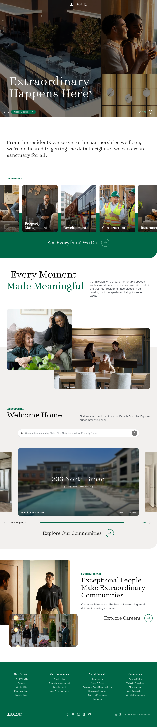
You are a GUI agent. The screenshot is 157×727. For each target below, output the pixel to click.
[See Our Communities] (39, 339)
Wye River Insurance (59, 691)
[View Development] (81, 208)
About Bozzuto (97, 674)
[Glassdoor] (67, 714)
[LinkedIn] (84, 714)
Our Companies (59, 674)
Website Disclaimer (135, 683)
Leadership (97, 679)
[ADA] (116, 714)
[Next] (150, 209)
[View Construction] (119, 208)
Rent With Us (22, 679)
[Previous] (7, 209)
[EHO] (120, 714)
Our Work (97, 699)
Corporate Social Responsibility (97, 687)
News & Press (97, 683)
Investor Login (21, 695)
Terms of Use (135, 687)
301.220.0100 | (130, 714)
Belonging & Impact (97, 691)
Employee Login (21, 691)
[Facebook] (89, 714)
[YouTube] (73, 714)
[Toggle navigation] (6, 4)
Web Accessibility (135, 691)
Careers (21, 683)
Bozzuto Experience (97, 695)
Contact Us (21, 687)
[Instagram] (78, 714)
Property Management (59, 683)
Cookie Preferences (135, 695)
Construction (60, 679)
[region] (78, 209)
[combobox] (77, 433)
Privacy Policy (135, 679)
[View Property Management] (42, 208)
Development (59, 687)
